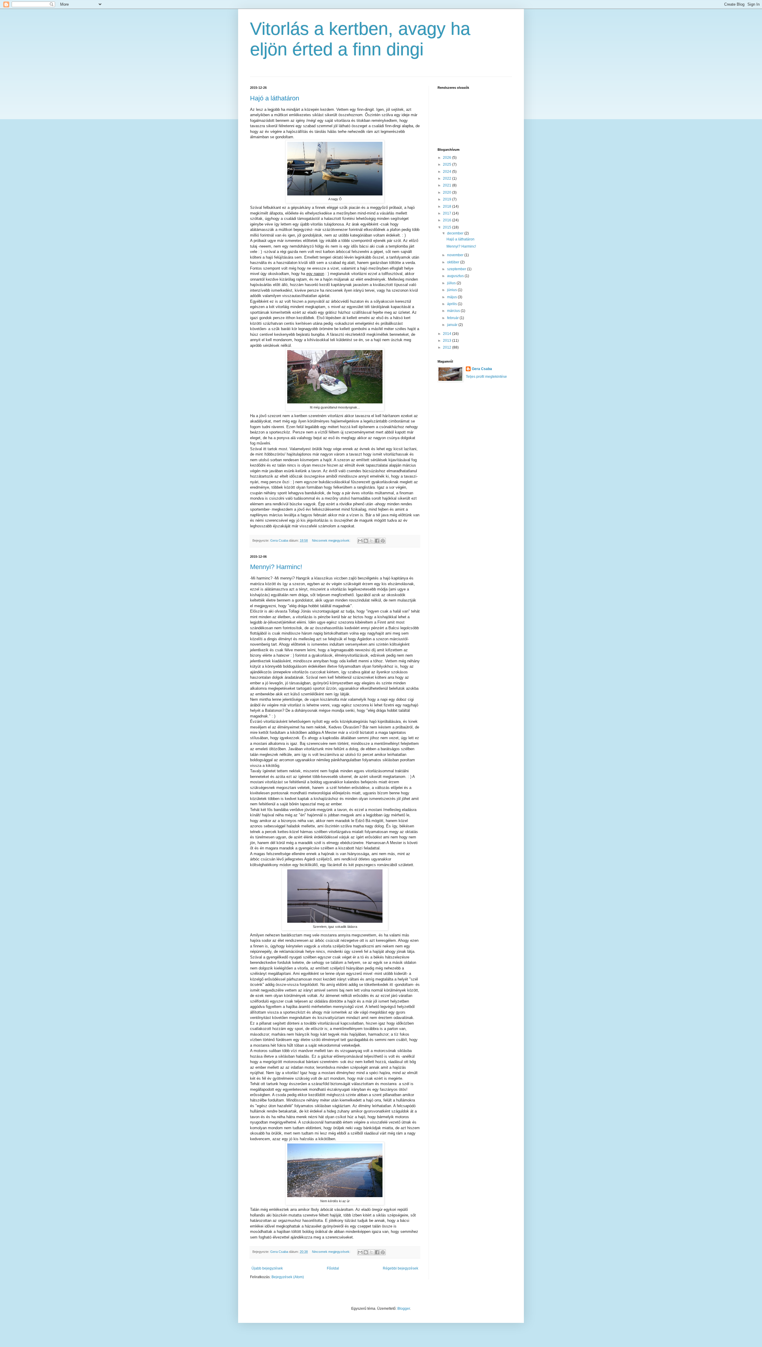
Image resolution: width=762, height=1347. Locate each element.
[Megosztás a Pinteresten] (383, 541)
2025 (447, 164)
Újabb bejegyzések (267, 1268)
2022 (447, 178)
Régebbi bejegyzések (400, 1268)
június (452, 290)
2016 (447, 220)
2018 (447, 206)
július (452, 283)
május (452, 297)
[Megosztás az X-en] (371, 541)
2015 (447, 227)
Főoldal (333, 1268)
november (455, 255)
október (453, 262)
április (452, 304)
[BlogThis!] (366, 541)
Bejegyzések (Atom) (287, 1277)
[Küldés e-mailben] (360, 541)
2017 (447, 213)
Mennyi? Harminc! (276, 567)
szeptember (457, 269)
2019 (447, 199)
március (454, 311)
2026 (447, 158)
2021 (447, 185)
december (455, 233)
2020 (447, 192)
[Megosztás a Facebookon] (377, 541)
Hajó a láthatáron (274, 98)
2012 (447, 347)
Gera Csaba (482, 369)
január (452, 325)
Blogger (403, 1308)
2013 (447, 340)
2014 (447, 334)
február (453, 318)
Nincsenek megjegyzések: (331, 540)
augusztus (456, 276)
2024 (447, 172)
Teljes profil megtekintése (486, 377)
